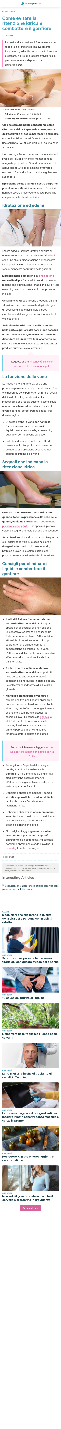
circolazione (46, 275)
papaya (44, 716)
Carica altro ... (30, 1208)
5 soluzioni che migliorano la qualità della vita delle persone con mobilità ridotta (27, 918)
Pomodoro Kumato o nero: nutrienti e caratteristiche (28, 1158)
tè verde (10, 848)
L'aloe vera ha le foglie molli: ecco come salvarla (30, 1035)
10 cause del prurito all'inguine (23, 998)
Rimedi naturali (9, 11)
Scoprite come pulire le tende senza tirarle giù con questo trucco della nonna (30, 960)
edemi (51, 255)
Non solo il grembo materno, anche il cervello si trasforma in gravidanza (27, 1198)
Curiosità (7, 955)
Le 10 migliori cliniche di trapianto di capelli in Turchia (27, 1075)
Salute (5, 912)
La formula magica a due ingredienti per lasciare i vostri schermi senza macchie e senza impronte (30, 1117)
